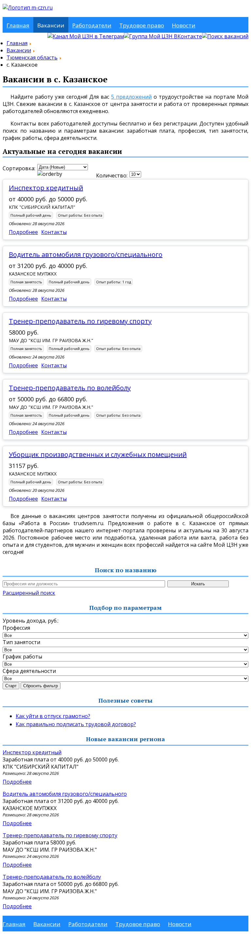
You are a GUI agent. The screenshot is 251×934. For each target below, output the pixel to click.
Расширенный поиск (29, 592)
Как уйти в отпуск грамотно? (53, 716)
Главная (18, 25)
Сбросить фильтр (40, 685)
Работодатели (91, 25)
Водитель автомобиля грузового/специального (85, 254)
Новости (183, 25)
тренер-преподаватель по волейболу (70, 387)
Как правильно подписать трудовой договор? (76, 724)
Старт (11, 685)
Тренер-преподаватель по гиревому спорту (80, 321)
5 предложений (131, 96)
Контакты (54, 232)
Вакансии (50, 25)
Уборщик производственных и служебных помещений (98, 454)
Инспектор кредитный (46, 187)
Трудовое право (141, 25)
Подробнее (23, 232)
